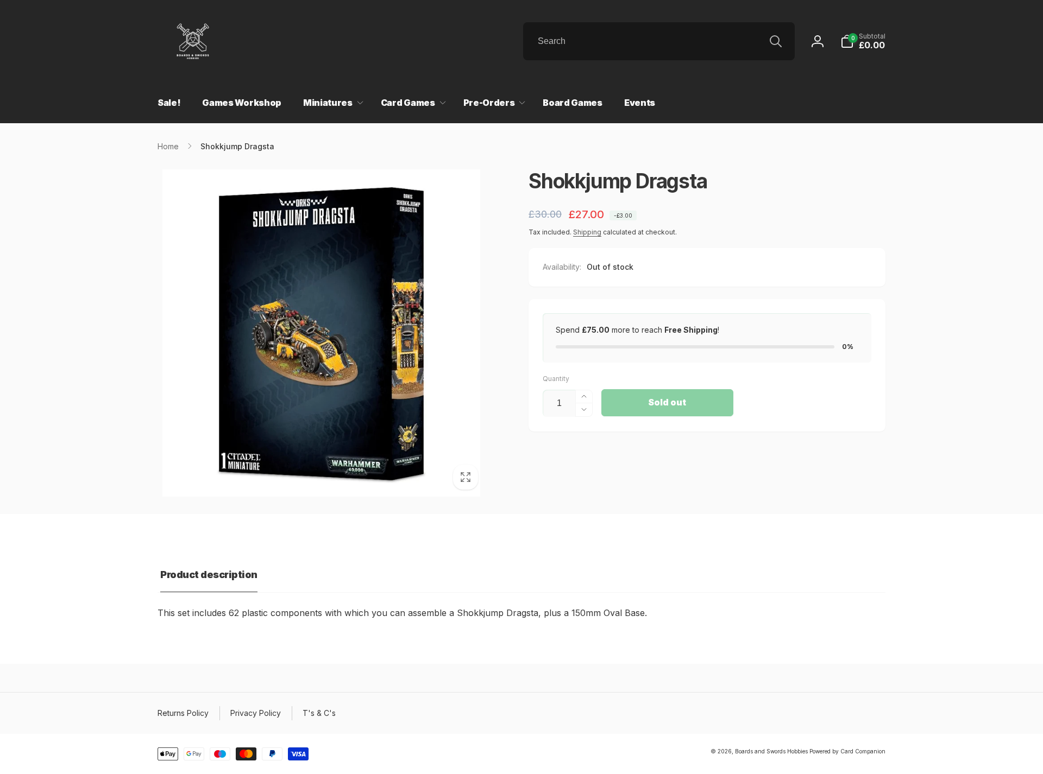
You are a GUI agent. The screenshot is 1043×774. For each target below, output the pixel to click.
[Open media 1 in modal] (321, 333)
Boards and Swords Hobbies (771, 751)
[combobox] (659, 41)
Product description (208, 574)
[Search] (776, 41)
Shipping (587, 232)
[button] (862, 41)
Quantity (556, 378)
